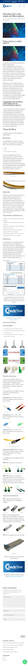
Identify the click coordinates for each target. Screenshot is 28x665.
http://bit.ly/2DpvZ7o (14, 319)
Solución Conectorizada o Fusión (10, 647)
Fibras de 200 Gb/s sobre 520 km (10, 651)
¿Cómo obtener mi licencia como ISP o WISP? (13, 645)
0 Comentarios (6, 20)
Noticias (23, 18)
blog (4, 657)
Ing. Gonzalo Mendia (9, 18)
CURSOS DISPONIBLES (8, 649)
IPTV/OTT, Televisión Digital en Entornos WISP (13, 642)
